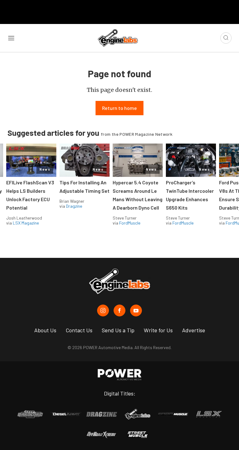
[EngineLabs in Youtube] (136, 310)
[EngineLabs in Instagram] (103, 310)
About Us (45, 330)
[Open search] (226, 38)
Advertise (193, 330)
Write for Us (158, 330)
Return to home (119, 108)
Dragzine (74, 206)
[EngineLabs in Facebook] (119, 310)
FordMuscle (129, 222)
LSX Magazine (26, 222)
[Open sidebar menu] (11, 38)
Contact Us (79, 330)
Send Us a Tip (118, 330)
